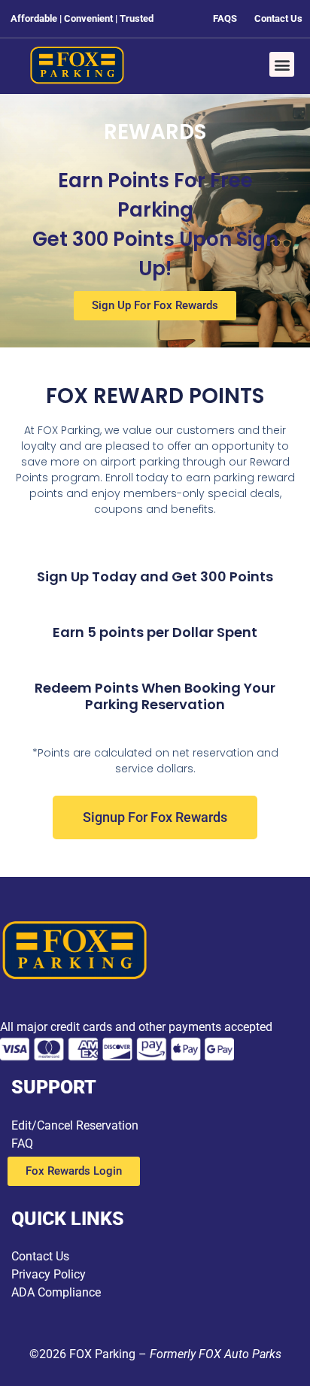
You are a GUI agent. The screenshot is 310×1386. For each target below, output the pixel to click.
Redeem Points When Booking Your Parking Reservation (155, 696)
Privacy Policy (48, 1274)
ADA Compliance (56, 1292)
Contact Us (40, 1256)
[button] (281, 64)
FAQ (22, 1143)
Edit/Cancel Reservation (74, 1125)
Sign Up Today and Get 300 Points (155, 576)
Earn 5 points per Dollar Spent (155, 632)
